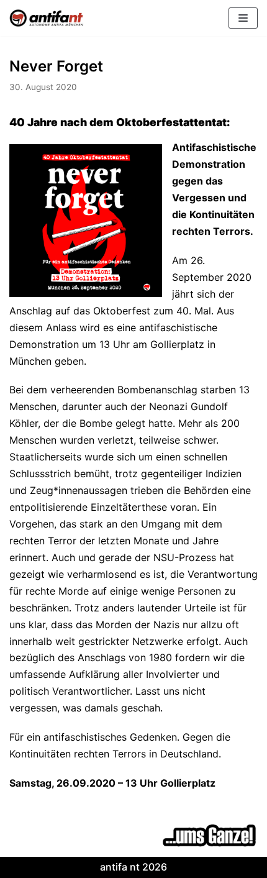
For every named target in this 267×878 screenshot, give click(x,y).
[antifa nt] (46, 18)
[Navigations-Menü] (243, 18)
